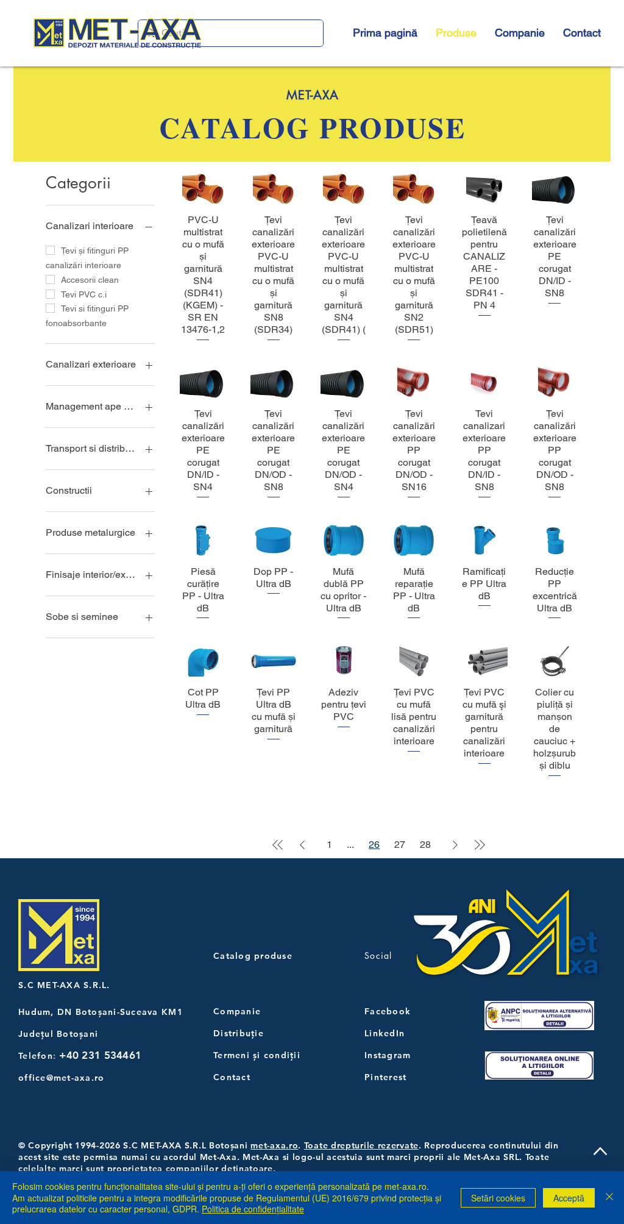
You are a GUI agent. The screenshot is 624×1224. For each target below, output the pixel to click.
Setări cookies (498, 1198)
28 (425, 844)
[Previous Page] (302, 845)
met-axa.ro (274, 1145)
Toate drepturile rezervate (361, 1145)
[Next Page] (455, 845)
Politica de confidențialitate (253, 1209)
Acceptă (568, 1198)
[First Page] (278, 845)
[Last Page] (479, 845)
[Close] (609, 1197)
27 (399, 844)
